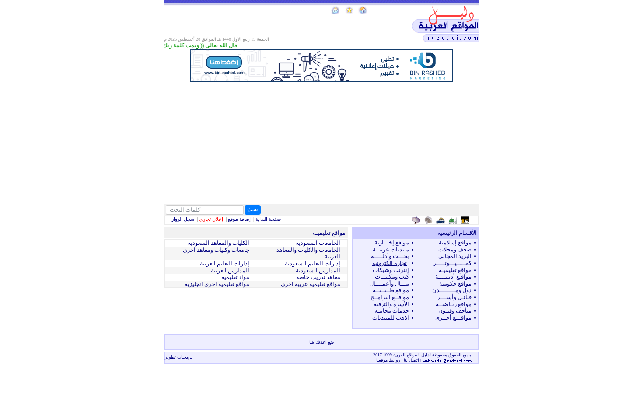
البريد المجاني (455, 256)
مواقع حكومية (455, 283)
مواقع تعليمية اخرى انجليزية (217, 284)
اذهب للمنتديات (390, 317)
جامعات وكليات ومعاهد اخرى (216, 250)
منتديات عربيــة (391, 249)
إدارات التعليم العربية (224, 263)
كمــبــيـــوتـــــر (452, 263)
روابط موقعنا (388, 360)
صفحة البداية (268, 219)
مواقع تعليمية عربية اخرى (310, 284)
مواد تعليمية (235, 277)
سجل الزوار (182, 219)
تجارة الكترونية (389, 263)
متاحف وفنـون (455, 310)
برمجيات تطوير (178, 357)
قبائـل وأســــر (454, 297)
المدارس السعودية (318, 270)
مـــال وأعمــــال (389, 283)
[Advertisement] (321, 143)
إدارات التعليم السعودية (312, 263)
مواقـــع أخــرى (453, 317)
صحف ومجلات (455, 249)
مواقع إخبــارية (391, 242)
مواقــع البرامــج (389, 297)
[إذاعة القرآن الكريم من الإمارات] (417, 220)
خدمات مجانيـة (391, 310)
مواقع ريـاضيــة (454, 304)
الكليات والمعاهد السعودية (218, 243)
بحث (252, 209)
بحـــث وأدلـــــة (390, 256)
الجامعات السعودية (318, 243)
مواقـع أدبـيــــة (453, 276)
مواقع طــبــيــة (391, 290)
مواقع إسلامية (455, 242)
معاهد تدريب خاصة (318, 277)
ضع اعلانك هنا (321, 342)
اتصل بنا (411, 360)
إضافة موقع (239, 219)
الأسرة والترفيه (391, 304)
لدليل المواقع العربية (412, 354)
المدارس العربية (230, 270)
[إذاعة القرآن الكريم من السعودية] (429, 220)
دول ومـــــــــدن (452, 290)
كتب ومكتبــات (392, 276)
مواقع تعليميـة (455, 270)
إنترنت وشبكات (391, 270)
